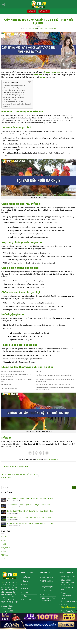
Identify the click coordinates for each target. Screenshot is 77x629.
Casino (3, 540)
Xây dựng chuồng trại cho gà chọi (14, 92)
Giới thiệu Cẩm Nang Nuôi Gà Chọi (14, 86)
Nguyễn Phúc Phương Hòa (48, 28)
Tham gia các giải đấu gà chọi (13, 102)
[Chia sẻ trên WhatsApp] (30, 453)
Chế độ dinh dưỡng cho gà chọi (14, 95)
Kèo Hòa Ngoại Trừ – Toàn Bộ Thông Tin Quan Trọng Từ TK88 (29, 517)
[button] (3, 4)
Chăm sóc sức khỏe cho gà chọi (14, 97)
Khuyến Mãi (5, 548)
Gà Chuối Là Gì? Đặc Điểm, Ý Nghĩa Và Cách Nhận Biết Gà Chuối (30, 511)
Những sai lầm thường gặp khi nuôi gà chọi (17, 104)
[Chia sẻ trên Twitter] (36, 453)
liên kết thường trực (52, 459)
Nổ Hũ (3, 551)
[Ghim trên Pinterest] (43, 453)
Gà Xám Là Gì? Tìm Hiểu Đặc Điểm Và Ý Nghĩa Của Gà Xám (28, 505)
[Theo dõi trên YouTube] (72, 611)
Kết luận (7, 106)
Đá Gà (38, 17)
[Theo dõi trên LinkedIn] (69, 611)
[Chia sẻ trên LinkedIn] (47, 453)
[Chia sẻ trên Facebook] (33, 453)
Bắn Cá (4, 537)
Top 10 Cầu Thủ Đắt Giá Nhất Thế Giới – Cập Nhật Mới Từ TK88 (30, 523)
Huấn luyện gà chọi (10, 99)
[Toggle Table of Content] (29, 83)
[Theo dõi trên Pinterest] (65, 611)
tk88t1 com (38, 75)
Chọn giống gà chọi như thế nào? (14, 90)
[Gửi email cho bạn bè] (40, 453)
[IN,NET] (38, 4)
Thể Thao (4, 555)
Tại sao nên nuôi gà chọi (11, 88)
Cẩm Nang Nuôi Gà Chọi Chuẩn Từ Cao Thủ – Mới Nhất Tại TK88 (30, 499)
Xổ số (3, 559)
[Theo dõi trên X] (62, 611)
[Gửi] (74, 487)
